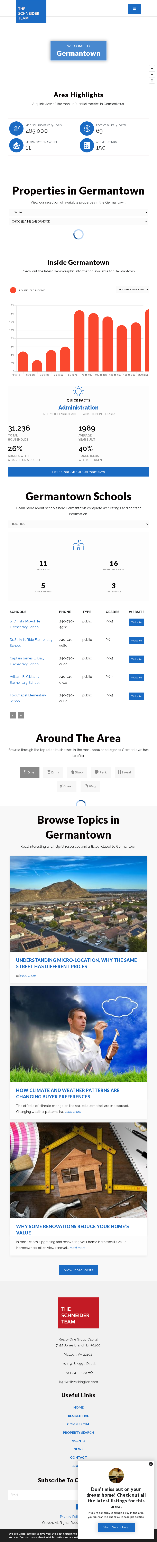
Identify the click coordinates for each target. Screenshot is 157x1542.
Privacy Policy (71, 1517)
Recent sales (111, 125)
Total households (18, 437)
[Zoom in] (152, 68)
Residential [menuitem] (78, 1416)
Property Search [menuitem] (78, 1432)
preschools (43, 569)
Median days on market (41, 142)
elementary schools (113, 569)
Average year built (86, 437)
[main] (78, 649)
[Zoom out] (152, 74)
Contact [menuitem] (78, 1457)
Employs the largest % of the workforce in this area (78, 414)
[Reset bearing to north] (152, 80)
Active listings (106, 142)
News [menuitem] (78, 1449)
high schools (114, 592)
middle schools (43, 592)
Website (136, 622)
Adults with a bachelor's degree (24, 458)
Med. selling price (44, 125)
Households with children (90, 458)
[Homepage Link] (31, 11)
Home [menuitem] (78, 1407)
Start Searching (116, 1527)
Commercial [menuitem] (78, 1424)
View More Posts (78, 1270)
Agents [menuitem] (78, 1440)
